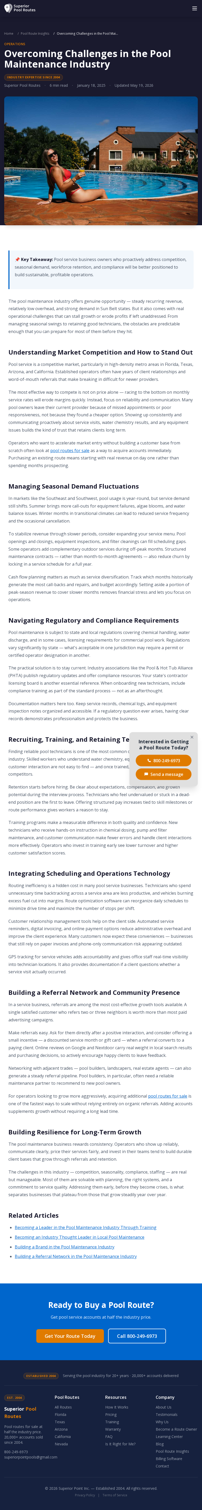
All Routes (63, 1407)
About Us (163, 1407)
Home (8, 33)
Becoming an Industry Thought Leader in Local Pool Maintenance (79, 1237)
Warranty (113, 1429)
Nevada (61, 1443)
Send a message (166, 774)
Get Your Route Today (70, 1336)
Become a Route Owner (176, 1429)
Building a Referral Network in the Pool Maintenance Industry (76, 1256)
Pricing (111, 1414)
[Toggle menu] (194, 8)
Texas (60, 1421)
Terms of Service (115, 1495)
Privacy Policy (85, 1495)
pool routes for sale (69, 450)
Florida (60, 1414)
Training (112, 1421)
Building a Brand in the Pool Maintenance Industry (64, 1247)
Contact (162, 1465)
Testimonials (167, 1414)
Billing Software (169, 1458)
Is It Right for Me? (120, 1443)
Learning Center (169, 1436)
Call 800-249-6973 (137, 1336)
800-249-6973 (16, 1451)
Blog (160, 1443)
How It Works (116, 1407)
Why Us (162, 1421)
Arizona (61, 1429)
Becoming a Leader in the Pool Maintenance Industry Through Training (85, 1227)
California (63, 1436)
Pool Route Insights (35, 33)
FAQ (109, 1436)
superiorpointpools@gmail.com (30, 1457)
